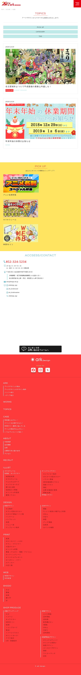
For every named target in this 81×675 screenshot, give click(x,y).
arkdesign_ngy (13, 295)
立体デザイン (46, 505)
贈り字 (8, 598)
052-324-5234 (16, 261)
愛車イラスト (11, 495)
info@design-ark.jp (12, 281)
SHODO (7, 586)
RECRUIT (8, 460)
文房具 (45, 525)
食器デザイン (48, 645)
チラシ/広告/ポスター (14, 511)
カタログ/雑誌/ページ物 (15, 514)
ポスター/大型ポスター (52, 476)
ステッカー (10, 562)
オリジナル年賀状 (12, 492)
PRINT (6, 535)
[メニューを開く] (77, 3)
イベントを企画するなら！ (14, 423)
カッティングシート (13, 554)
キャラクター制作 (50, 474)
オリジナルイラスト (49, 471)
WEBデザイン (10, 575)
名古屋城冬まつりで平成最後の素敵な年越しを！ (28, 86)
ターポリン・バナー (13, 560)
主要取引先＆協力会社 (12, 450)
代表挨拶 (8, 441)
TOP (2, 9)
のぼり (45, 517)
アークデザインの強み (12, 386)
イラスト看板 (48, 479)
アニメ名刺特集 (9, 195)
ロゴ (7, 590)
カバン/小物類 (48, 527)
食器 (45, 519)
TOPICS (7, 409)
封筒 (45, 656)
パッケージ (10, 517)
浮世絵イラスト (47, 494)
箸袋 (45, 650)
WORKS (7, 402)
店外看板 (46, 617)
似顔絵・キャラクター (12, 473)
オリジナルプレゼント (14, 557)
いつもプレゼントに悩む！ (14, 432)
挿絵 (45, 487)
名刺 (7, 522)
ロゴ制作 (9, 509)
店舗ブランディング (12, 611)
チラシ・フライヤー (13, 544)
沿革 (6, 447)
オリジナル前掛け (50, 643)
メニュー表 (10, 525)
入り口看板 (47, 614)
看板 (45, 509)
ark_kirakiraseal (13, 288)
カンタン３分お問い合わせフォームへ (38, 349)
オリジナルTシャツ (50, 640)
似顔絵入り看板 (12, 490)
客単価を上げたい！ (12, 420)
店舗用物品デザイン (49, 637)
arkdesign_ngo (13, 285)
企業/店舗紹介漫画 (50, 490)
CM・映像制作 (11, 641)
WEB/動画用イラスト (51, 482)
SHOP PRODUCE (12, 608)
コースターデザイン (50, 648)
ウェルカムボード (12, 482)
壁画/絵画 (47, 492)
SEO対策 (8, 578)
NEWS (7, 145)
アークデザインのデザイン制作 (15, 389)
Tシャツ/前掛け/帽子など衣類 (54, 511)
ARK (5, 383)
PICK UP (40, 27)
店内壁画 (46, 633)
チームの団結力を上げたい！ (15, 429)
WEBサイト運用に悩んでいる (15, 426)
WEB (5, 572)
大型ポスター (11, 546)
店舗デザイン (46, 611)
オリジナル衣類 (12, 549)
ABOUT (7, 438)
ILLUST (7, 468)
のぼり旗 (9, 565)
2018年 (8, 9)
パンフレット (11, 519)
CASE (6, 417)
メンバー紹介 (9, 392)
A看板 (45, 625)
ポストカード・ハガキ (14, 541)
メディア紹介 (9, 395)
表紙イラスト (48, 485)
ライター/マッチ (49, 653)
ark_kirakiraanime (14, 292)
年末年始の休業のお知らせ (18, 141)
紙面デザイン (9, 505)
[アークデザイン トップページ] (11, 4)
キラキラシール (9, 220)
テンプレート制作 (12, 527)
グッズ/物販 (47, 522)
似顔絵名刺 (10, 476)
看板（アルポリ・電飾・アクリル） (19, 552)
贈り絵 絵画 (10, 487)
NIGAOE (23, 90)
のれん (45, 514)
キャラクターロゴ (12, 484)
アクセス (8, 453)
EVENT (17, 90)
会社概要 (8, 444)
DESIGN (7, 502)
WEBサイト (8, 244)
